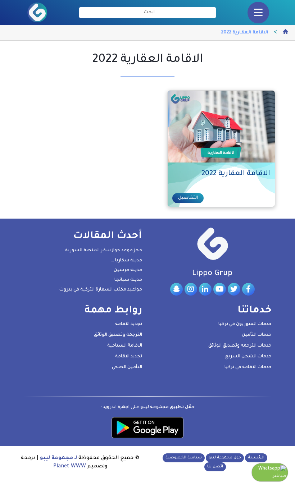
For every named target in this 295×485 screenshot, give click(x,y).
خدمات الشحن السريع (248, 356)
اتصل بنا (215, 467)
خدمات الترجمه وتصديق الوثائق (240, 345)
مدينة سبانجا (128, 280)
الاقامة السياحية (124, 345)
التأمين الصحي (127, 367)
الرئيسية (256, 458)
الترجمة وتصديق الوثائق (118, 335)
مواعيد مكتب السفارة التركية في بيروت (100, 289)
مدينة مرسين (128, 270)
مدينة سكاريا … (126, 260)
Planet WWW (69, 467)
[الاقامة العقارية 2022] (221, 126)
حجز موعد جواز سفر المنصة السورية (103, 250)
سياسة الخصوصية (183, 458)
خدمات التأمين (257, 335)
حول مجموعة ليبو (225, 458)
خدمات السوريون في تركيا (245, 324)
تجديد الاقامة (128, 324)
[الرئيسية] (285, 33)
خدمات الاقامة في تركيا (248, 367)
